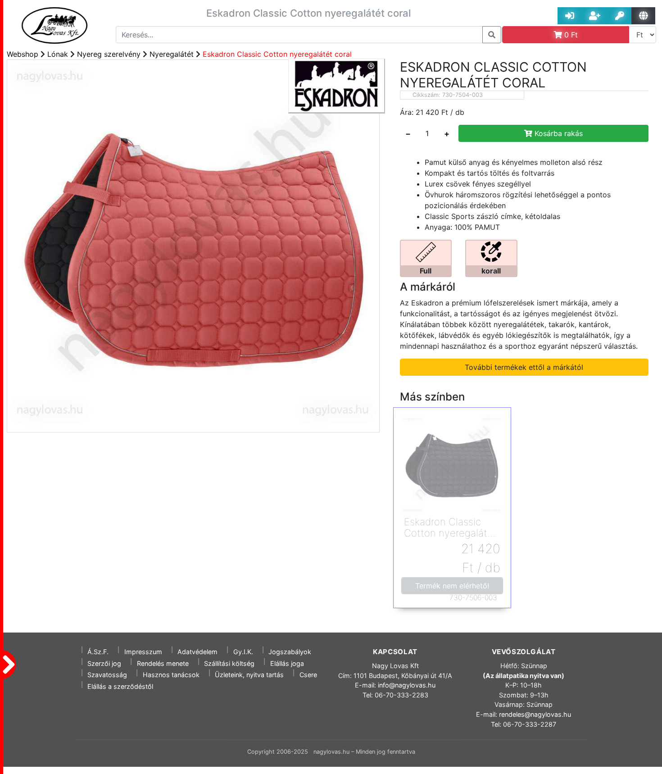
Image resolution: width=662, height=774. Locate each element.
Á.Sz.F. (98, 652)
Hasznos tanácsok (171, 674)
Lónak (57, 54)
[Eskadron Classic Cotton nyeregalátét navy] (452, 464)
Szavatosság (107, 674)
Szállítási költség (229, 663)
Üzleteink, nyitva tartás (249, 674)
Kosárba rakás (557, 133)
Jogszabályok (289, 652)
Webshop (22, 54)
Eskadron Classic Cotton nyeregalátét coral (277, 54)
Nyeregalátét (172, 54)
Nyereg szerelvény (109, 54)
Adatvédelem (197, 652)
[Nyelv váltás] (643, 15)
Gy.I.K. (243, 652)
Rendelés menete (163, 663)
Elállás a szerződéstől (120, 686)
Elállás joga (287, 663)
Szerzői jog (104, 663)
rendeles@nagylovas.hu (535, 714)
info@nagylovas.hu (406, 685)
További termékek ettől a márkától (524, 367)
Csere (308, 674)
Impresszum (143, 652)
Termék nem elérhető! (452, 585)
